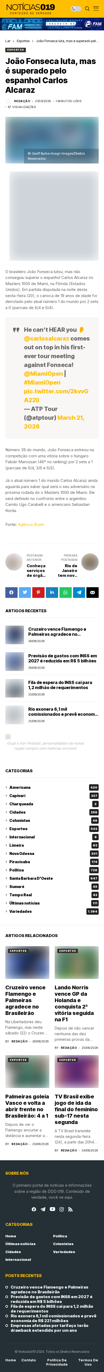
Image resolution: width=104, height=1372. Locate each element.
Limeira (53, 845)
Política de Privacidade (57, 1362)
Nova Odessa (53, 853)
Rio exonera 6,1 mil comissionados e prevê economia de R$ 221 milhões (63, 714)
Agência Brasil (31, 524)
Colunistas (53, 820)
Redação (22, 101)
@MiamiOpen (43, 373)
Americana (53, 787)
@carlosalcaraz (46, 338)
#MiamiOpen (42, 382)
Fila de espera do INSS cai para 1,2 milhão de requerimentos (60, 685)
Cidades (53, 812)
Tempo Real (53, 895)
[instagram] (61, 1209)
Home (10, 1236)
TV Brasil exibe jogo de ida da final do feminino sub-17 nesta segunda (76, 1109)
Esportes (23, 41)
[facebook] (34, 1209)
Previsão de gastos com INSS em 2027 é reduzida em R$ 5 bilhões (62, 658)
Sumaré (53, 886)
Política (53, 870)
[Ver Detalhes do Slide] (52, 24)
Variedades (53, 911)
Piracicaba (53, 861)
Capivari (53, 795)
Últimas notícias (53, 903)
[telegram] (43, 1209)
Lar (7, 41)
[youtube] (52, 1209)
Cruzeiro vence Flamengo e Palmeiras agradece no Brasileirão (57, 634)
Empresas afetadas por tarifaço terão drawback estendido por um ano (50, 1328)
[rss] (70, 1209)
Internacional (53, 837)
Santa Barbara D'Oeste (53, 878)
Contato (28, 1360)
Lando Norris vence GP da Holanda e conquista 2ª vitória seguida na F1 (74, 1003)
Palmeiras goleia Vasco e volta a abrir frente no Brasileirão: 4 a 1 (27, 1106)
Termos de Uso (88, 1362)
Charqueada (53, 804)
